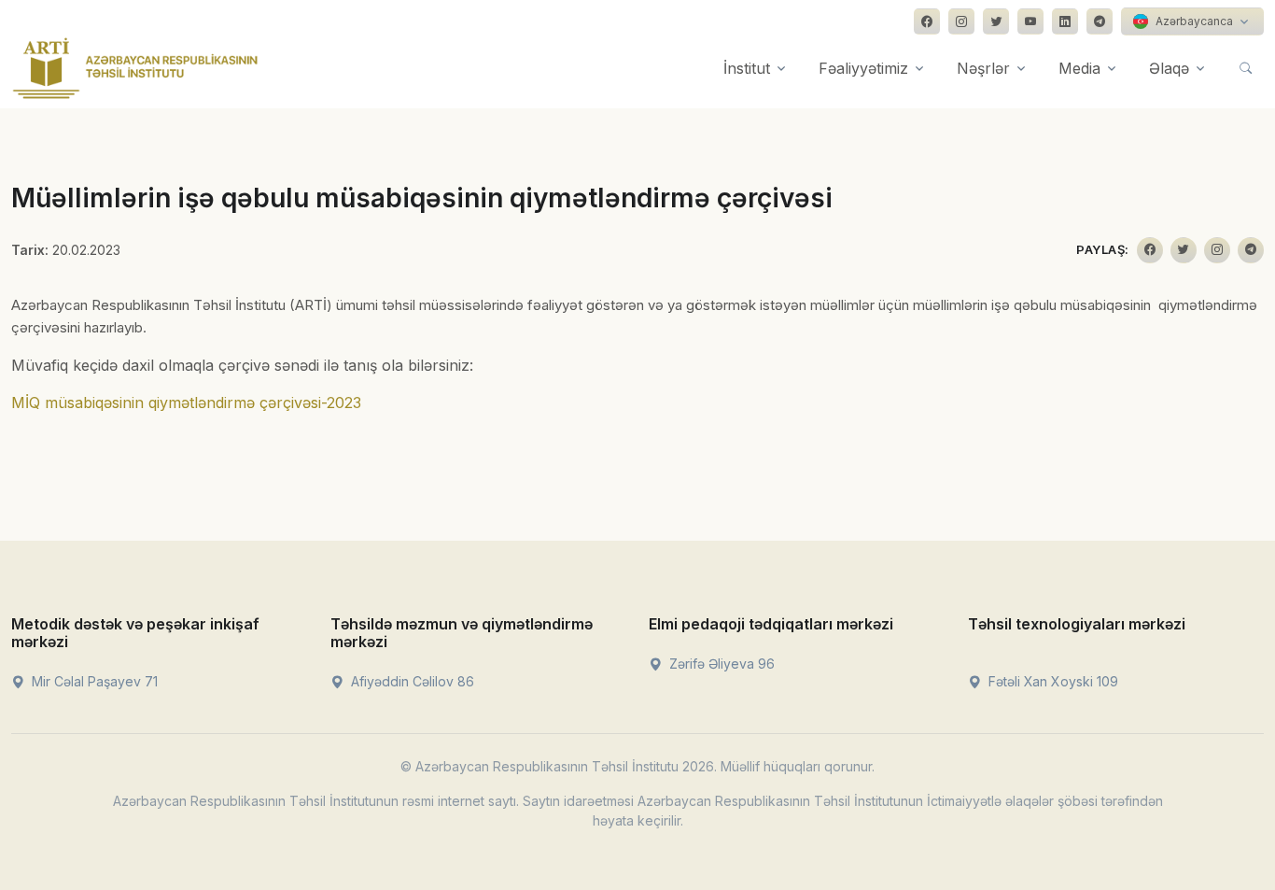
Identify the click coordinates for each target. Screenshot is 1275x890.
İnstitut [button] (746, 68)
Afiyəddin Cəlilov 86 (410, 681)
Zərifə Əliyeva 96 (720, 663)
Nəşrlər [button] (983, 68)
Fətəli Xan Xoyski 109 (1051, 681)
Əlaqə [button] (1169, 68)
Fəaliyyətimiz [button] (863, 68)
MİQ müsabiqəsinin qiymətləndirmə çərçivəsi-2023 (186, 402)
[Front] (135, 68)
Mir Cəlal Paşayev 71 (93, 681)
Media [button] (1079, 68)
